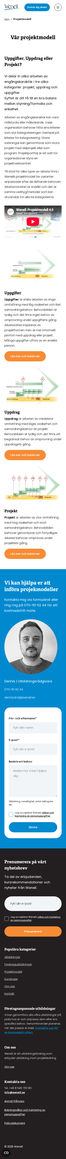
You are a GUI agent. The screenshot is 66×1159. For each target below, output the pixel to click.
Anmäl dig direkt (37, 7)
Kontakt (9, 993)
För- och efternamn (23, 718)
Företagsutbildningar (18, 964)
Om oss (9, 986)
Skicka (33, 827)
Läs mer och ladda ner (25, 356)
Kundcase (11, 979)
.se (23, 1092)
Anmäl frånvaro (14, 1101)
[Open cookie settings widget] (6, 1152)
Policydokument (14, 1123)
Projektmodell (13, 972)
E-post (14, 740)
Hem (7, 19)
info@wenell (12, 1092)
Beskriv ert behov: (21, 761)
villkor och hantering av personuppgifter (34, 814)
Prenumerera (33, 931)
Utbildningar (12, 957)
